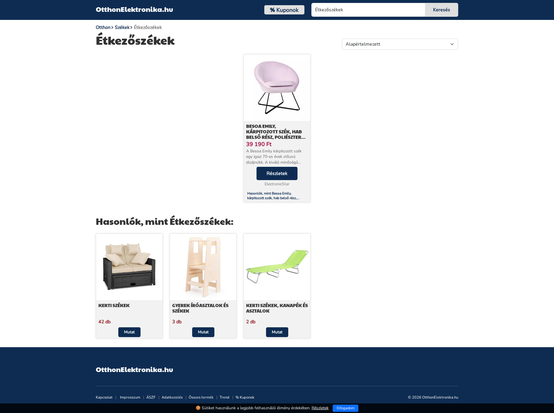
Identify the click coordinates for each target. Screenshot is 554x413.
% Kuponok (244, 397)
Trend (224, 397)
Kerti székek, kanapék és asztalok (277, 308)
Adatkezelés (172, 397)
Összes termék (201, 397)
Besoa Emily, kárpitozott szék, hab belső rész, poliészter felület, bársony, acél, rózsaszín (275, 137)
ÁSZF (151, 397)
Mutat (129, 332)
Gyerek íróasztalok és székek (200, 308)
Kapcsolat (104, 397)
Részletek (277, 173)
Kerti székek (114, 305)
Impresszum (130, 397)
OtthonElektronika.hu (134, 9)
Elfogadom (346, 408)
